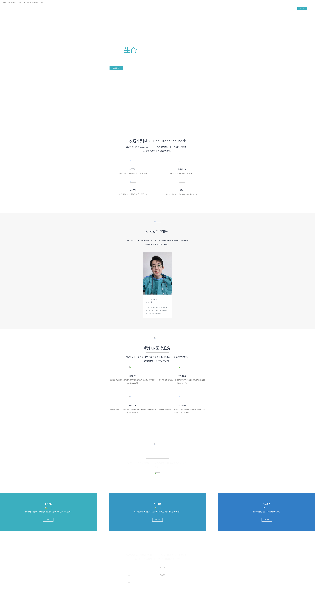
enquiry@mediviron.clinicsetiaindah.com (33, 2)
